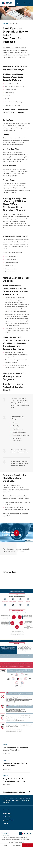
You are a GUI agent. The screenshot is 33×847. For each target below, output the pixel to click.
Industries (6, 813)
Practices (6, 810)
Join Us (5, 824)
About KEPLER (8, 820)
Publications (7, 817)
